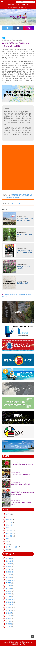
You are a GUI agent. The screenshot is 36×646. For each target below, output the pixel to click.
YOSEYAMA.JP (17, 642)
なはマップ (16, 203)
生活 (3, 38)
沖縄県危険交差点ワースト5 (12, 294)
